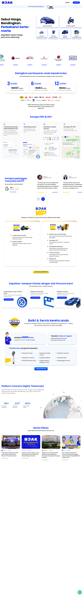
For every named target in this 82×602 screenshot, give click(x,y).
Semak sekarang (9, 299)
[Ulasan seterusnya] (43, 199)
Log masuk (76, 2)
